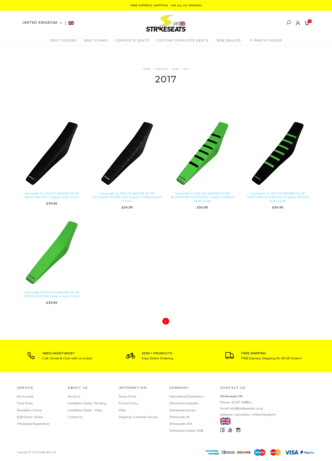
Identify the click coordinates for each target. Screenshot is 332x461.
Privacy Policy (128, 403)
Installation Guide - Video (85, 410)
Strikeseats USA (180, 424)
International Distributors (186, 396)
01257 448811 (241, 402)
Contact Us (75, 417)
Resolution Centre (29, 410)
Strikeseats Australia (183, 403)
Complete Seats (132, 40)
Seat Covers (63, 40)
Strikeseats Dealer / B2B (186, 430)
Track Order (25, 403)
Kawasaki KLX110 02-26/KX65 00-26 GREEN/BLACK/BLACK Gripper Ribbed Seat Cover (278, 197)
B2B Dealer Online (30, 417)
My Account (25, 396)
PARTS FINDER (267, 40)
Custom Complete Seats (182, 40)
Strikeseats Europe (182, 410)
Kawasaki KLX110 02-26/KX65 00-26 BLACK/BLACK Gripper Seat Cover (51, 195)
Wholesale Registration (33, 424)
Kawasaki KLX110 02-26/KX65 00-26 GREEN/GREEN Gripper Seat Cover (51, 294)
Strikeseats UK (179, 417)
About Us (74, 396)
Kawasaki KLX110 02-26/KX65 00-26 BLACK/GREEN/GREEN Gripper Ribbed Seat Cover (202, 197)
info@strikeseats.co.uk (246, 408)
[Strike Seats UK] (166, 22)
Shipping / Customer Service (138, 417)
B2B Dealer (229, 40)
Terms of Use (127, 396)
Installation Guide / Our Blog (87, 403)
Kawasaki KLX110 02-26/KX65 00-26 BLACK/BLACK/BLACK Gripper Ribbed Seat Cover (126, 197)
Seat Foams (96, 40)
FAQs (122, 410)
